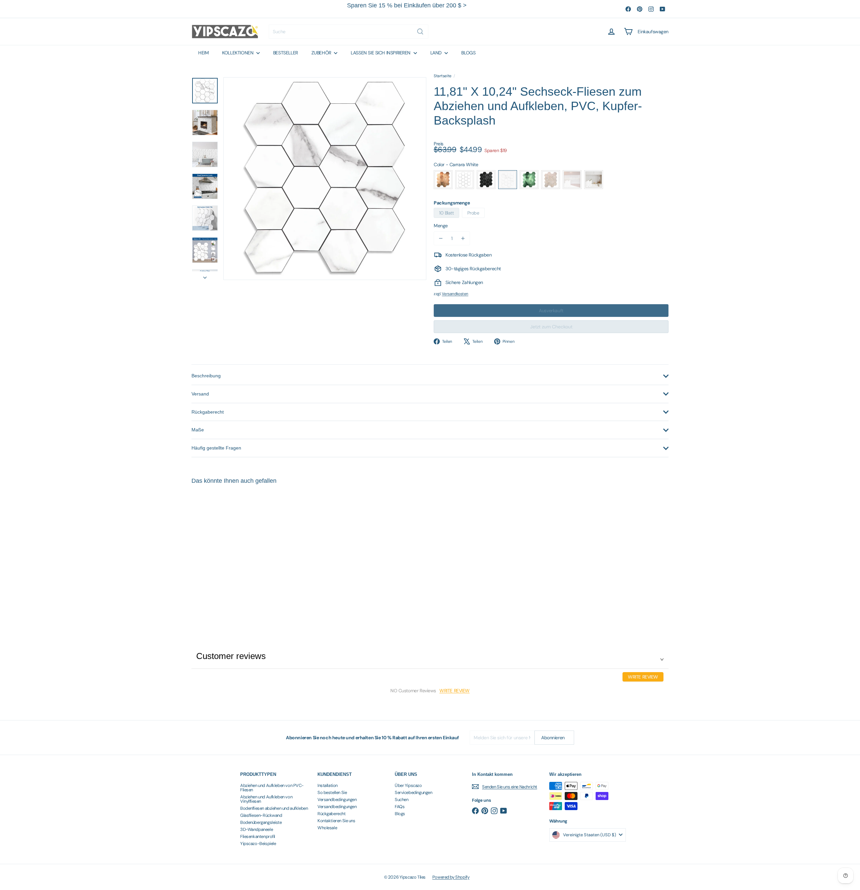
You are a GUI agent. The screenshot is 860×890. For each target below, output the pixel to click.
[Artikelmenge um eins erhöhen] (463, 238)
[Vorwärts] (204, 275)
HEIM (203, 53)
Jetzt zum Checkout (551, 327)
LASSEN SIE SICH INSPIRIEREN (381, 53)
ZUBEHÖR (322, 53)
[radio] (443, 179)
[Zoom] (325, 179)
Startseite (443, 76)
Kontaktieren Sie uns (336, 821)
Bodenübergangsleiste (261, 822)
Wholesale (327, 828)
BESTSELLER (285, 53)
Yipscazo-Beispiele (258, 843)
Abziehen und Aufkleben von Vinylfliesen (266, 799)
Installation (327, 785)
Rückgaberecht (331, 813)
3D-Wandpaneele (256, 829)
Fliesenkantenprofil (257, 836)
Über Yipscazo (408, 785)
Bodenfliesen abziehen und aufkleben (274, 808)
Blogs (400, 813)
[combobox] (348, 32)
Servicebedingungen (413, 792)
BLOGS (468, 53)
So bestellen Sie (332, 792)
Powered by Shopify (450, 877)
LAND (436, 53)
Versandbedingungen (336, 799)
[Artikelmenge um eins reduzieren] (441, 238)
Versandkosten (455, 293)
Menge (441, 225)
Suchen (401, 799)
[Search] (420, 32)
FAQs (399, 806)
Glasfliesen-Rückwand (261, 815)
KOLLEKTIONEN (238, 53)
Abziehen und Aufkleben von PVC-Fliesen (272, 788)
